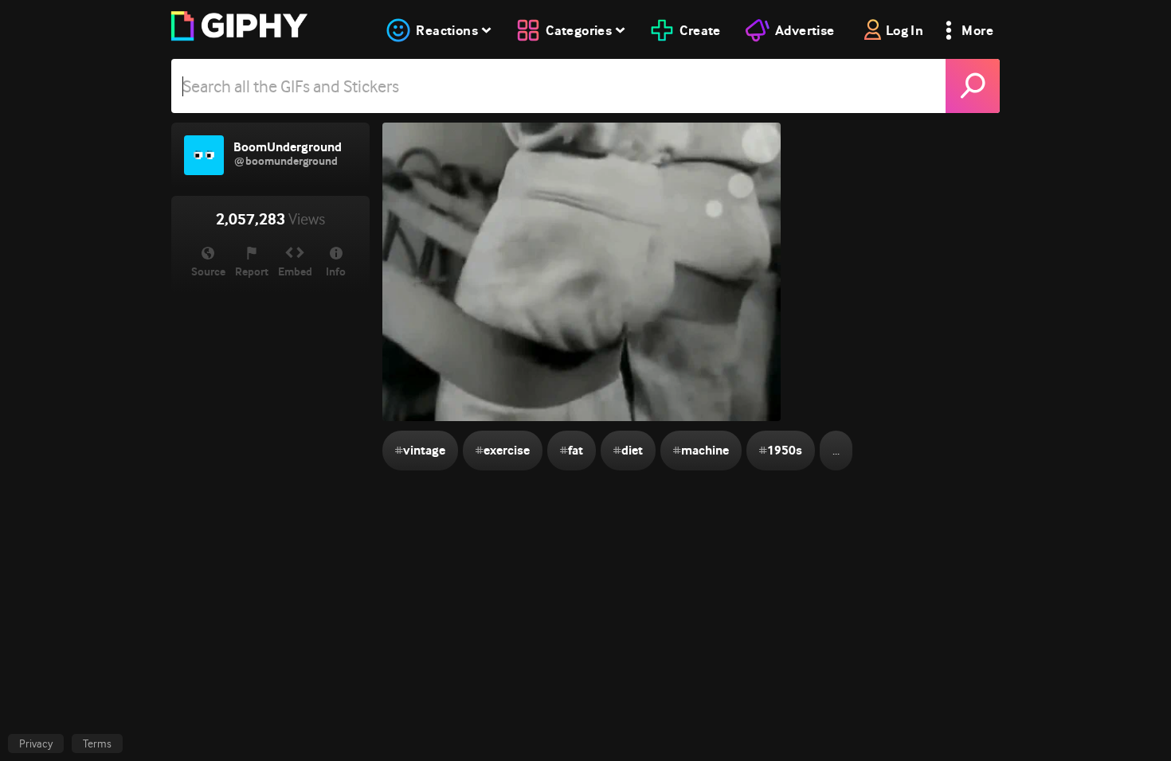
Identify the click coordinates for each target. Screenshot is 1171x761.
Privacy (36, 743)
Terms (97, 743)
